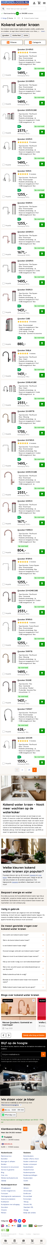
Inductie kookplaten (8, 1199)
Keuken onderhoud (30, 1161)
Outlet (26, 1181)
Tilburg (26, 1202)
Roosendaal (28, 1196)
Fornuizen (4, 1193)
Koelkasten (5, 1202)
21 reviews (32, 322)
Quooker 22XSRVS (25, 261)
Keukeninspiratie (29, 1172)
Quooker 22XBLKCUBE (27, 382)
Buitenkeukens (29, 1156)
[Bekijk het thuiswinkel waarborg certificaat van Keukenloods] (38, 1225)
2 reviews (32, 562)
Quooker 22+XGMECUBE (27, 590)
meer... (43, 31)
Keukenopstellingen (30, 1175)
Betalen (3, 1164)
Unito (26, 35)
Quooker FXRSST (24, 709)
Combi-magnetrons (8, 1191)
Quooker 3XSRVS (24, 203)
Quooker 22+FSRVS (25, 440)
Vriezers (4, 1210)
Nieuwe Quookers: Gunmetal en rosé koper (17, 1023)
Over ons (4, 1175)
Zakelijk (3, 1181)
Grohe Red (16, 35)
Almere (26, 1188)
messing (33, 875)
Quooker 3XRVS (24, 171)
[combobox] (23, 9)
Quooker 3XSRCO (25, 290)
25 (29, 770)
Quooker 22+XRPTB (25, 411)
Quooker (5, 35)
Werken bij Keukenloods (9, 1178)
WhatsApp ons (10, 1115)
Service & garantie (7, 1170)
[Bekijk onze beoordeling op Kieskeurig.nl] (23, 1144)
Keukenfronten (29, 1170)
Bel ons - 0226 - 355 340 (14, 1110)
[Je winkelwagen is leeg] (39, 3)
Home (11, 18)
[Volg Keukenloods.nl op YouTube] (24, 1221)
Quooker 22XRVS (24, 139)
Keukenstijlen (28, 1178)
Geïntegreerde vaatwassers (11, 1196)
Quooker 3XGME (24, 680)
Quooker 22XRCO (24, 501)
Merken (3, 1213)
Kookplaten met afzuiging (10, 1204)
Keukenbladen (28, 1167)
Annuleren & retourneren (10, 1167)
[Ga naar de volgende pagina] (34, 770)
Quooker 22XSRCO (25, 232)
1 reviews (32, 353)
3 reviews (32, 741)
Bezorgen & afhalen (8, 1161)
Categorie (37, 42)
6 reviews (32, 174)
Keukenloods (6, 1153)
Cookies (28, 1234)
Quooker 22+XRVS (25, 49)
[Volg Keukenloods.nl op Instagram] (15, 1221)
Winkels (27, 1185)
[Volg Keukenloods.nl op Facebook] (19, 1221)
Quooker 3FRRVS (24, 619)
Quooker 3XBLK (24, 350)
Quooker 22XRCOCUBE (27, 472)
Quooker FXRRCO (25, 530)
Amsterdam (28, 1191)
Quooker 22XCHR (24, 738)
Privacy (21, 1234)
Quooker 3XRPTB (24, 651)
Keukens (27, 1153)
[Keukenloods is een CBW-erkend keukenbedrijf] (5, 1229)
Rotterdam (27, 1199)
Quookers (4, 1207)
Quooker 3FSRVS (24, 559)
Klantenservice (6, 1156)
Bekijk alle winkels (30, 1213)
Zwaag (26, 1210)
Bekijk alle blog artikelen (33, 1035)
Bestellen (4, 1159)
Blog (2, 1172)
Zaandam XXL (28, 1207)
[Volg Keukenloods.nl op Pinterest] (11, 1221)
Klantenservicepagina (10, 1105)
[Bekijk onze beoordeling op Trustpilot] (23, 1136)
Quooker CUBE (23, 319)
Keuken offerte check (31, 1159)
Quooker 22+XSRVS (25, 81)
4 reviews (32, 443)
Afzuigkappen (6, 1188)
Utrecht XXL (28, 1204)
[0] (39, 3)
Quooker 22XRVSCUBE (27, 110)
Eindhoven (27, 1193)
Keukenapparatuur (9, 1185)
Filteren (13, 42)
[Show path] (18, 18)
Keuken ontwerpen (30, 1164)
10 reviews (33, 52)
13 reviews (32, 142)
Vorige (4, 18)
